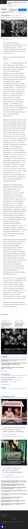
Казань (15, 436)
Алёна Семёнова (5, 15)
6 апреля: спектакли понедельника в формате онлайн (20, 324)
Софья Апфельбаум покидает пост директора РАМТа (12, 368)
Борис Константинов (10, 476)
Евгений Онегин (19, 476)
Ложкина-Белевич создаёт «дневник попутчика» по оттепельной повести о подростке (14, 481)
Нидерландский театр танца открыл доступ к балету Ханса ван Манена (6, 325)
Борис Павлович (5, 17)
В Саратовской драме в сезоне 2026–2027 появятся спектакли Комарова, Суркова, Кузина (14, 363)
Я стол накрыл (4, 381)
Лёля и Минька (20, 436)
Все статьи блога (5, 384)
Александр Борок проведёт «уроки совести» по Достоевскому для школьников (13, 484)
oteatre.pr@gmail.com (5, 516)
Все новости (4, 371)
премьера (19, 17)
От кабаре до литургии (6, 379)
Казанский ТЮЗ (9, 436)
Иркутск (25, 476)
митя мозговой (13, 17)
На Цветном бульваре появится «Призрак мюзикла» (14, 490)
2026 (4, 436)
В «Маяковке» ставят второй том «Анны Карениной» (14, 494)
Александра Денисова (10, 434)
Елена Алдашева (9, 474)
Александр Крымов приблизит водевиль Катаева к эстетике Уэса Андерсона (13, 488)
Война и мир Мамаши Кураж (8, 377)
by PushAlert (11, 10)
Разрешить (23, 9)
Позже (16, 9)
